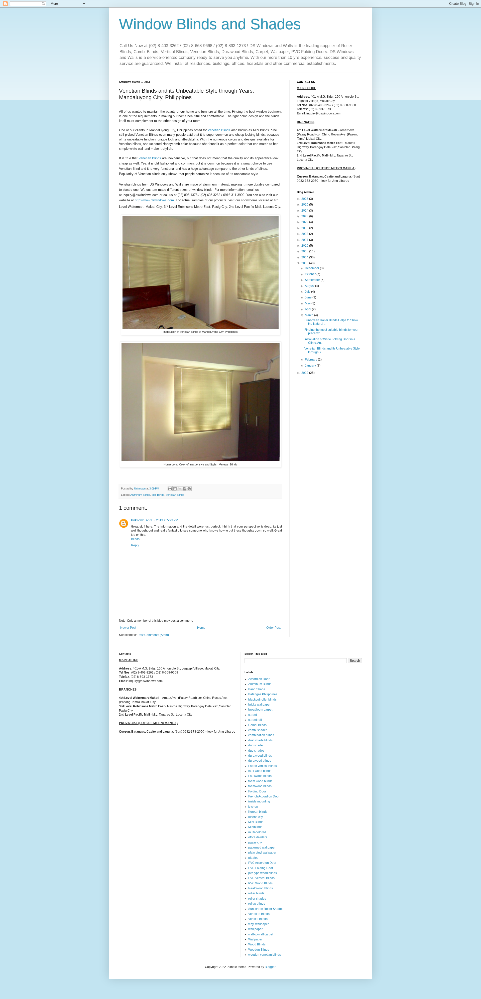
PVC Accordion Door (262, 863)
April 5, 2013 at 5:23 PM (162, 520)
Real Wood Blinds (260, 888)
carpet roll (255, 720)
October (310, 274)
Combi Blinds (257, 725)
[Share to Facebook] (184, 488)
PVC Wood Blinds (260, 883)
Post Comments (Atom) (153, 635)
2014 (305, 257)
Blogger (270, 967)
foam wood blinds (260, 781)
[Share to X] (179, 488)
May (308, 303)
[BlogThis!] (174, 488)
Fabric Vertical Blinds (262, 766)
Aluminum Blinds (140, 494)
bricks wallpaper (259, 704)
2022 (305, 222)
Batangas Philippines (262, 694)
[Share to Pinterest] (189, 488)
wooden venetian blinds (264, 954)
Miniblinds (255, 827)
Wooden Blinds (258, 949)
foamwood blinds (260, 786)
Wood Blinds (257, 944)
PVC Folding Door (260, 868)
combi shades (257, 730)
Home (201, 627)
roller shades (257, 898)
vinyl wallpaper (258, 924)
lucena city (255, 817)
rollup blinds (256, 903)
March (309, 315)
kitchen (253, 806)
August (310, 286)
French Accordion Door (264, 796)
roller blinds (256, 893)
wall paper (255, 929)
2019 (305, 228)
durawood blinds (259, 760)
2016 (305, 245)
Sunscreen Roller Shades (265, 909)
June (308, 297)
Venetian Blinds (219, 130)
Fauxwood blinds (260, 776)
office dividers (257, 837)
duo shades (256, 750)
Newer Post (128, 627)
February (311, 359)
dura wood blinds (260, 755)
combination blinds (261, 735)
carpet (252, 715)
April (308, 309)
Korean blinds (257, 811)
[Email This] (170, 488)
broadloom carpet (260, 709)
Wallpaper (255, 939)
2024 (305, 210)
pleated (253, 858)
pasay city (255, 842)
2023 (305, 216)
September (313, 280)
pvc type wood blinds (262, 873)
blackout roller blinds (262, 699)
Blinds (135, 539)
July (308, 291)
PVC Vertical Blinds (261, 878)
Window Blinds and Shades (210, 24)
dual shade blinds (260, 740)
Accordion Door (259, 679)
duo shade (255, 745)
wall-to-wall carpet (260, 934)
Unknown (137, 520)
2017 (305, 240)
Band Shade (256, 689)
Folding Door (257, 791)
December (312, 268)
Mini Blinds (158, 494)
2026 (305, 199)
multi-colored (257, 832)
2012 (305, 373)
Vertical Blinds (258, 919)
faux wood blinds (259, 771)
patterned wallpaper (262, 847)
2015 (305, 251)
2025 (305, 204)
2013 (305, 263)
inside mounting (259, 801)
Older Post (273, 627)
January (311, 365)
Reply (135, 545)
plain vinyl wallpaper (262, 852)
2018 (305, 234)
